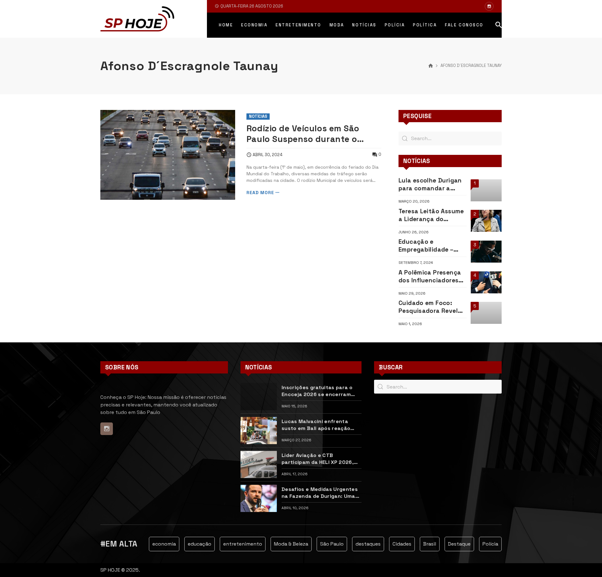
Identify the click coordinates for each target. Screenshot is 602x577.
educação (193, 544)
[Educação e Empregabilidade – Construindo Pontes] (486, 252)
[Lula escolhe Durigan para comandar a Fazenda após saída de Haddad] (486, 190)
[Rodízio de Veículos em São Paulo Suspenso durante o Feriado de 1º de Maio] (167, 155)
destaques (361, 544)
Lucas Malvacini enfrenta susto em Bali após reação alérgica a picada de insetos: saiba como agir (319, 424)
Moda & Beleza (285, 544)
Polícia (484, 544)
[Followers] (489, 6)
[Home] (430, 66)
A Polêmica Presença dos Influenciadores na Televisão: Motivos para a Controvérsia (431, 276)
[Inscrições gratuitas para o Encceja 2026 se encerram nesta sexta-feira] (258, 396)
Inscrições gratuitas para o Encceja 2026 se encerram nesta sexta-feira (317, 390)
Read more (260, 192)
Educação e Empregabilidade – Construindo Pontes (429, 245)
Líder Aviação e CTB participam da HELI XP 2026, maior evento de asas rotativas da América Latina (318, 458)
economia (158, 544)
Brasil (423, 544)
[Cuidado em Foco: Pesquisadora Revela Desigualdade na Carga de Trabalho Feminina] (486, 313)
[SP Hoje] (137, 18)
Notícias (258, 116)
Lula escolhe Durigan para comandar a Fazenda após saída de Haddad (430, 184)
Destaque (453, 544)
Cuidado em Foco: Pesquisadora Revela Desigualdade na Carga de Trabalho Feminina (430, 307)
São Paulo (325, 544)
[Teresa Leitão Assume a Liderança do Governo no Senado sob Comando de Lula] (486, 221)
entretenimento (236, 544)
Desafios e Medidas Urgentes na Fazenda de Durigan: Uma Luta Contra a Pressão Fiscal (320, 492)
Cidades (395, 544)
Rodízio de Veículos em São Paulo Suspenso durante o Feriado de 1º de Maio (302, 134)
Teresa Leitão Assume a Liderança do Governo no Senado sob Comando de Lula (431, 215)
